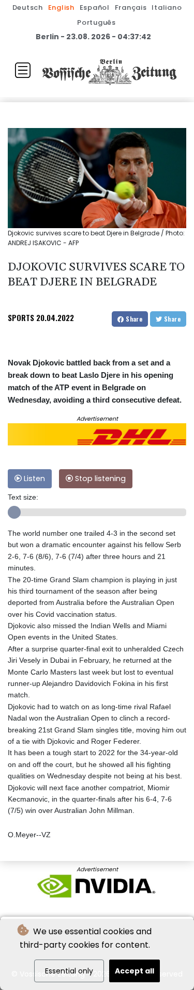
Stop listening (99, 478)
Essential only (69, 971)
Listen (33, 478)
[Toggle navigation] (22, 70)
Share (133, 318)
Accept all (134, 971)
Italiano (167, 7)
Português (96, 22)
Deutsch (27, 7)
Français (131, 7)
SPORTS (21, 317)
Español (95, 7)
